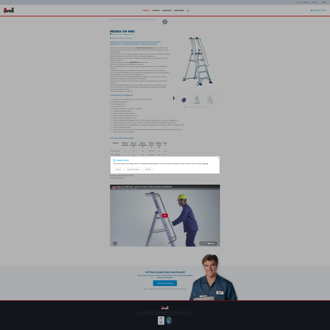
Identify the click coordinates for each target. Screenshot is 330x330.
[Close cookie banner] (218, 157)
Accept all (118, 169)
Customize (148, 169)
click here (205, 163)
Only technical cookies (133, 169)
